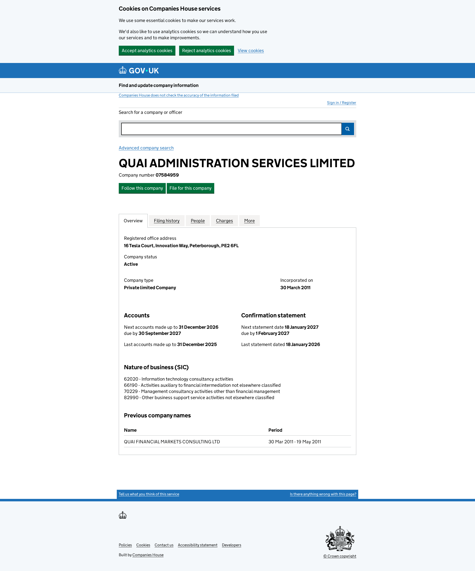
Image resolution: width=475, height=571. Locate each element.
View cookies (251, 50)
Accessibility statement (197, 545)
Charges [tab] (224, 221)
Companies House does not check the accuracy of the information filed (179, 95)
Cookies (143, 545)
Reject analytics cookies (206, 50)
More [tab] (249, 221)
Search (348, 129)
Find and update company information (159, 85)
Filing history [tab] (167, 221)
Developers (231, 545)
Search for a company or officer (150, 112)
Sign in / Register (341, 102)
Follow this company (142, 188)
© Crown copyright (339, 556)
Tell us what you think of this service (149, 494)
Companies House (148, 554)
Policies (125, 545)
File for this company (190, 188)
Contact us (164, 545)
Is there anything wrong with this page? (323, 494)
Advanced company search (146, 148)
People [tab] (198, 221)
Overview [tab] (133, 221)
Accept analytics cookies (147, 50)
